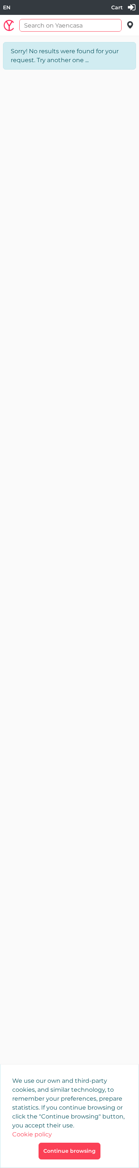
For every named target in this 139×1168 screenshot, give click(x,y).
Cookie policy (32, 1134)
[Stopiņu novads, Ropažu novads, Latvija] (130, 25)
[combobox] (6, 7)
